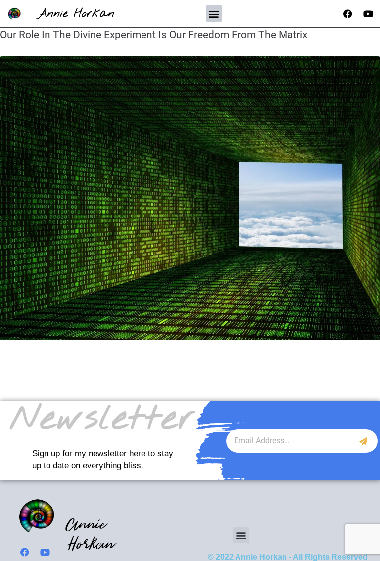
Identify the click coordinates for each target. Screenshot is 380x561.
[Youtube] (368, 14)
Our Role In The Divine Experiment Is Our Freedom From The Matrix (153, 35)
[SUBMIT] (363, 441)
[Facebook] (348, 14)
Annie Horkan (76, 13)
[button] (214, 13)
